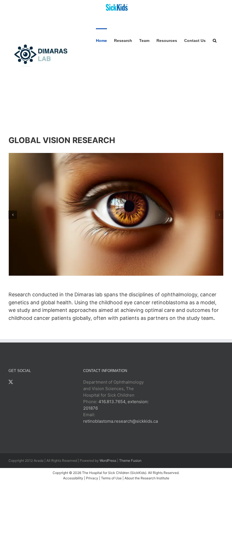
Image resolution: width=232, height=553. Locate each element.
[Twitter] (10, 382)
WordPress (108, 460)
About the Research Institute (146, 478)
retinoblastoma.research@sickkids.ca (120, 421)
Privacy (92, 478)
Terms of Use (111, 478)
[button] (214, 40)
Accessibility (73, 478)
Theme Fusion (130, 460)
